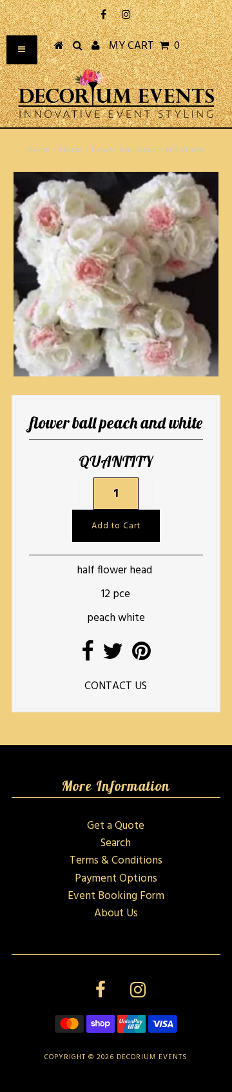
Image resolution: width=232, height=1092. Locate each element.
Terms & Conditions (116, 860)
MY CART (144, 46)
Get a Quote (115, 826)
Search (116, 843)
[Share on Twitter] (112, 656)
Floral (70, 149)
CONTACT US (115, 686)
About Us (116, 913)
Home (38, 149)
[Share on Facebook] (87, 656)
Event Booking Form (116, 896)
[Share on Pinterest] (141, 656)
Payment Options (116, 878)
